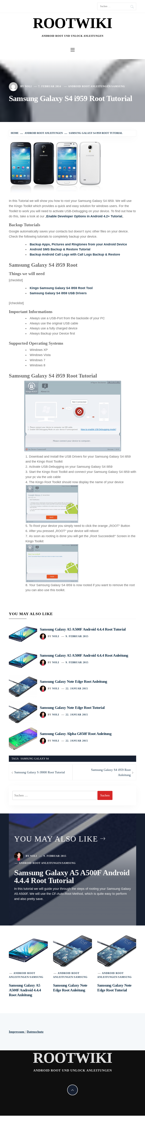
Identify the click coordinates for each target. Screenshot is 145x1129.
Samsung (118, 86)
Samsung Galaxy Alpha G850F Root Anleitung (75, 733)
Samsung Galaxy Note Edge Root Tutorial (72, 707)
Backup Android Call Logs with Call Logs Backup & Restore (75, 254)
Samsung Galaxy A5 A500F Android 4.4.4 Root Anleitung (84, 655)
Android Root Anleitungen (89, 86)
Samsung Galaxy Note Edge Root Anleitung (73, 681)
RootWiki (72, 23)
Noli (28, 86)
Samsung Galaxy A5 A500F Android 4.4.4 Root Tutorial (83, 629)
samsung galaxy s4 (35, 758)
